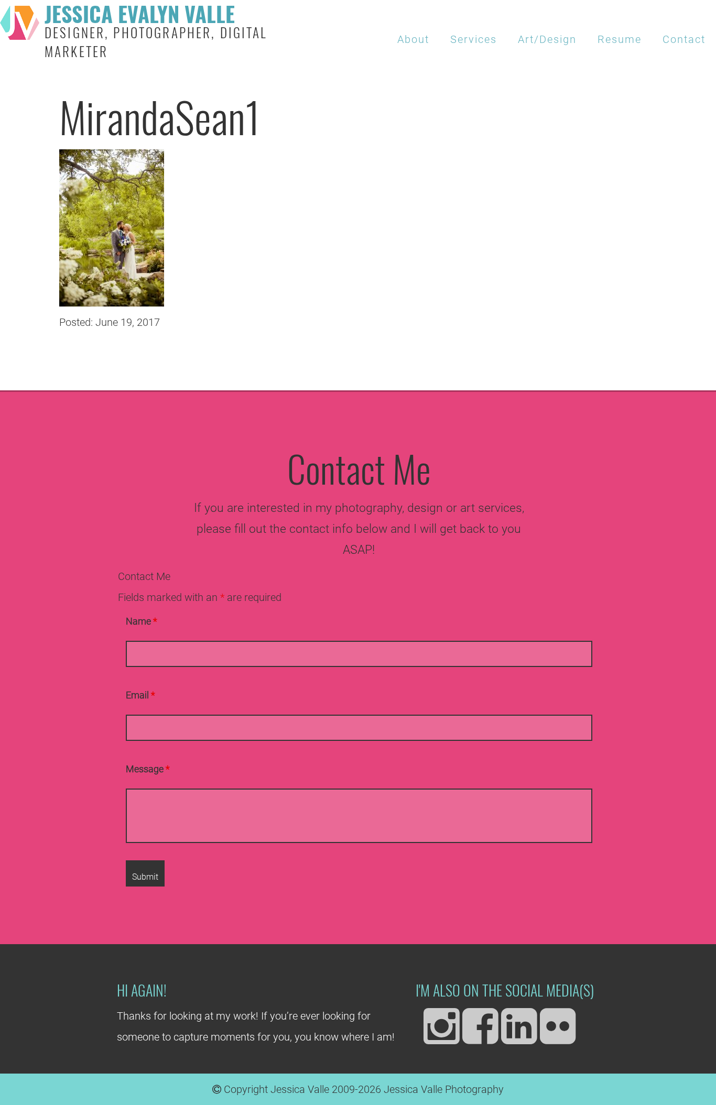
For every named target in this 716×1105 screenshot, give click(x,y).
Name (141, 621)
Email (140, 695)
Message (148, 769)
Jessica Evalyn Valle (156, 32)
